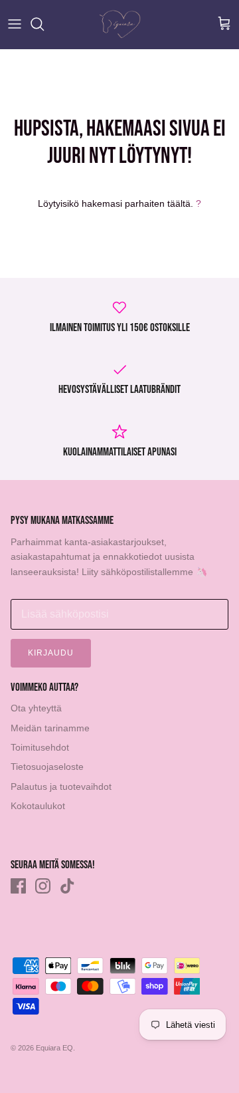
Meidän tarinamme (50, 728)
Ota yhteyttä (36, 708)
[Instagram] (42, 886)
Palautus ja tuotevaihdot (61, 786)
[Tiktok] (67, 886)
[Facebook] (18, 886)
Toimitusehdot (40, 747)
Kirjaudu (51, 653)
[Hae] (43, 24)
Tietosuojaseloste (47, 766)
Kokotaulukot (38, 805)
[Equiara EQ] (120, 24)
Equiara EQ (54, 1048)
